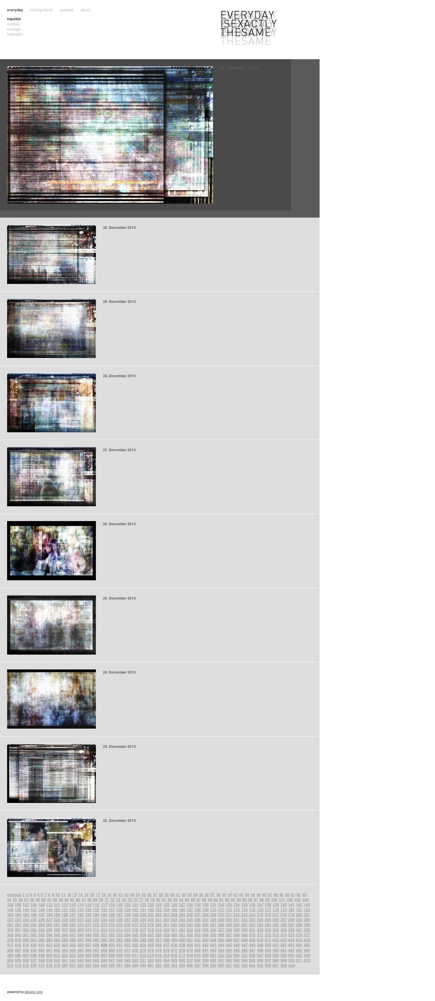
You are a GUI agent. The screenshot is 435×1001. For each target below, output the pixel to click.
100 (274, 899)
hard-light (14, 33)
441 (197, 944)
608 (284, 965)
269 (73, 924)
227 (49, 919)
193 (88, 914)
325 (205, 929)
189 (57, 914)
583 (88, 965)
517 (182, 954)
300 (10, 929)
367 (229, 934)
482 (213, 949)
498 (33, 954)
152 (73, 909)
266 (49, 924)
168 (197, 909)
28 (161, 894)
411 (268, 939)
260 (307, 919)
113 (73, 904)
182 (307, 909)
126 (174, 904)
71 (107, 899)
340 (18, 934)
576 (33, 965)
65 (72, 899)
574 (18, 965)
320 (166, 929)
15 (86, 894)
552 (151, 960)
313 (112, 929)
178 (276, 909)
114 (81, 904)
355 (135, 934)
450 (268, 944)
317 (143, 929)
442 (205, 944)
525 (244, 954)
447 (244, 944)
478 (182, 949)
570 (291, 960)
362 (190, 934)
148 (41, 909)
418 (18, 944)
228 (57, 919)
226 (41, 919)
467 (96, 949)
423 (57, 944)
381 (33, 939)
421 (41, 944)
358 (158, 934)
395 (143, 939)
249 (221, 919)
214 (252, 914)
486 (244, 949)
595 (182, 965)
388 (88, 939)
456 (10, 949)
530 (284, 954)
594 (174, 965)
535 (18, 960)
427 (88, 944)
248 (213, 919)
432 (127, 944)
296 (284, 924)
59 (38, 899)
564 (244, 960)
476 (166, 949)
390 (104, 939)
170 (213, 909)
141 (291, 904)
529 (276, 954)
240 (151, 919)
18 (104, 894)
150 (57, 909)
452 (284, 944)
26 (149, 894)
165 (174, 909)
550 (135, 960)
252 (244, 919)
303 (33, 929)
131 (213, 904)
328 (229, 929)
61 (49, 899)
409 (252, 939)
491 (284, 949)
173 (236, 909)
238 (135, 919)
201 (151, 914)
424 (65, 944)
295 (276, 924)
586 (112, 965)
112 (65, 904)
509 (119, 954)
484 (229, 949)
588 (127, 965)
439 (182, 944)
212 (236, 914)
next (291, 965)
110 (49, 904)
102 (290, 899)
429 (104, 944)
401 (190, 939)
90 (216, 899)
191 (73, 914)
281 (166, 924)
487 (252, 949)
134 (236, 904)
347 (73, 934)
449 (260, 944)
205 (182, 914)
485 (236, 949)
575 (26, 965)
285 (197, 924)
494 (307, 949)
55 (15, 899)
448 (252, 944)
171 (221, 909)
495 (10, 954)
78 (147, 899)
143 (307, 904)
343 (41, 934)
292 (252, 924)
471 (127, 949)
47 (270, 894)
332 (260, 929)
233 (96, 919)
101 (282, 899)
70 (101, 899)
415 (299, 939)
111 (57, 904)
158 (119, 909)
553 (158, 960)
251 (236, 919)
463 (65, 949)
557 (190, 960)
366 (221, 934)
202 (158, 914)
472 (135, 949)
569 (284, 960)
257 (284, 919)
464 (73, 949)
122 (143, 904)
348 (81, 934)
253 (252, 919)
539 (49, 960)
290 (236, 924)
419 (26, 944)
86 (193, 899)
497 (26, 954)
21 (121, 894)
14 (80, 894)
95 (244, 899)
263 (26, 924)
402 (197, 939)
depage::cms (34, 991)
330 (244, 929)
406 (229, 939)
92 (227, 899)
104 (305, 899)
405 (221, 939)
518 (190, 954)
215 (260, 914)
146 (26, 909)
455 (307, 944)
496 (18, 954)
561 (221, 960)
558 (197, 960)
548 (119, 960)
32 (184, 894)
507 (104, 954)
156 (104, 909)
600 (221, 965)
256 (276, 919)
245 (190, 919)
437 (166, 944)
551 (143, 960)
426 (81, 944)
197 (119, 914)
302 (26, 929)
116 (96, 904)
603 (244, 965)
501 (57, 954)
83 (175, 899)
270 (81, 924)
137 (260, 904)
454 (299, 944)
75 (130, 899)
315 (127, 929)
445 (229, 944)
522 (221, 954)
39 (224, 894)
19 (109, 894)
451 (276, 944)
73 (118, 899)
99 (267, 899)
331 (252, 929)
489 (268, 949)
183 (10, 914)
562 (229, 960)
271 (88, 924)
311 (96, 929)
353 (119, 934)
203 (166, 914)
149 (49, 909)
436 (158, 944)
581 (73, 965)
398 (166, 939)
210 (221, 914)
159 (127, 909)
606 (268, 965)
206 (190, 914)
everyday (15, 9)
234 (104, 919)
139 (276, 904)
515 (166, 954)
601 (229, 965)
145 (18, 909)
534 (10, 960)
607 (276, 965)
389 (96, 939)
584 (96, 965)
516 (174, 954)
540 (57, 960)
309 (81, 929)
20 (115, 894)
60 (43, 899)
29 (167, 894)
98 (262, 899)
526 (252, 954)
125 (166, 904)
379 (18, 939)
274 (112, 924)
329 (236, 929)
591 (151, 965)
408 (244, 939)
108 (33, 904)
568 (276, 960)
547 (112, 960)
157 (112, 909)
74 (124, 899)
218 (284, 914)
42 (241, 894)
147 (33, 909)
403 (205, 939)
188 (49, 914)
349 (88, 934)
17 (98, 894)
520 (205, 954)
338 (307, 929)
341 (26, 934)
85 (187, 899)
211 (229, 914)
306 (57, 929)
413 (284, 939)
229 (65, 919)
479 (190, 949)
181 (299, 909)
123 (151, 904)
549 (127, 960)
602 (236, 965)
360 (174, 934)
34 (195, 894)
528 (268, 954)
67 (84, 899)
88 (204, 899)
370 (252, 934)
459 (33, 949)
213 (244, 914)
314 (119, 929)
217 (276, 914)
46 (264, 894)
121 (135, 904)
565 (252, 960)
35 (201, 894)
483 (221, 949)
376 (299, 934)
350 (96, 934)
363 (197, 934)
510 (127, 954)
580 (65, 965)
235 (112, 919)
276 (127, 924)
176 (260, 909)
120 (127, 904)
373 (276, 934)
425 (73, 944)
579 (57, 965)
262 (18, 924)
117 (104, 904)
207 (197, 914)
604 (252, 965)
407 (236, 939)
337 (299, 929)
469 (112, 949)
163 (158, 909)
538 (41, 960)
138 (268, 904)
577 (41, 965)
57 (26, 899)
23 (132, 894)
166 (182, 909)
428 (96, 944)
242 (166, 919)
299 (307, 924)
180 (291, 909)
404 (213, 939)
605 (260, 965)
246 (197, 919)
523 (229, 954)
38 (218, 894)
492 (291, 949)
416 (307, 939)
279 (151, 924)
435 (151, 944)
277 (135, 924)
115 (88, 904)
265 (41, 924)
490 (276, 949)
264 (33, 924)
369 (244, 934)
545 (96, 960)
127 (182, 904)
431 (119, 944)
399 (174, 939)
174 (244, 909)
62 (55, 899)
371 (260, 934)
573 (10, 965)
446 (236, 944)
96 (250, 899)
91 (221, 899)
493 (299, 949)
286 (205, 924)
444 (221, 944)
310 (88, 929)
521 (213, 954)
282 (174, 924)
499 (41, 954)
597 (197, 965)
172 (229, 909)
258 (291, 919)
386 (73, 939)
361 (182, 934)
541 (65, 960)
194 (96, 914)
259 (299, 919)
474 (151, 949)
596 (190, 965)
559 (205, 960)
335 (284, 929)
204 (174, 914)
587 (119, 965)
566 (260, 960)
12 (69, 894)
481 (205, 949)
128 (190, 904)
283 (182, 924)
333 (268, 929)
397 (158, 939)
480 (197, 949)
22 (127, 894)
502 (65, 954)
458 (26, 949)
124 (158, 904)
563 (236, 960)
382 (41, 939)
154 (88, 909)
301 (18, 929)
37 (212, 894)
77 (141, 899)
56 (21, 899)
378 (10, 939)
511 (135, 954)
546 (104, 960)
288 (221, 924)
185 (26, 914)
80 (158, 899)
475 (158, 949)
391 (112, 939)
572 (307, 960)
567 (268, 960)
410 (260, 939)
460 (41, 949)
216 (268, 914)
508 (112, 954)
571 (299, 960)
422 (49, 944)
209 (213, 914)
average (13, 28)
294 (268, 924)
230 (73, 919)
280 (158, 924)
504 (81, 954)
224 (26, 919)
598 (205, 965)
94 (239, 899)
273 (104, 924)
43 (247, 894)
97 (256, 899)
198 (127, 914)
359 (166, 934)
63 (61, 899)
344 (49, 934)
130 (205, 904)
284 (190, 924)
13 (75, 894)
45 (259, 894)
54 (9, 899)
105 (10, 904)
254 (260, 919)
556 (182, 960)
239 (143, 919)
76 (135, 899)
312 (104, 929)
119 (119, 904)
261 (10, 924)
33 (190, 894)
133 (229, 904)
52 (299, 894)
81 (164, 899)
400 (182, 939)
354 (127, 934)
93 (233, 899)
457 (18, 949)
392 (119, 939)
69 (95, 899)
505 (88, 954)
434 (143, 944)
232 (88, 919)
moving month (41, 9)
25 (144, 894)
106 (18, 904)
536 (26, 960)
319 (158, 929)
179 (284, 909)
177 (268, 909)
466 (88, 949)
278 (143, 924)
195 (104, 914)
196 (112, 914)
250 (229, 919)
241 (158, 919)
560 (213, 960)
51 (293, 894)
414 (291, 939)
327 (221, 929)
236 (119, 919)
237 (127, 919)
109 (41, 904)
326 (213, 929)
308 (73, 929)
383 (49, 939)
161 (143, 909)
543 (81, 960)
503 (73, 954)
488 (260, 949)
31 (178, 894)
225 (33, 919)
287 (213, 924)
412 (276, 939)
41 (235, 894)
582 (81, 965)
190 (65, 914)
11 (63, 894)
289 (229, 924)
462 (57, 949)
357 (151, 934)
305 (49, 929)
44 (253, 894)
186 (33, 914)
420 (33, 944)
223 (18, 919)
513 (151, 954)
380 (26, 939)
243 (174, 919)
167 (190, 909)
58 (32, 899)
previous (14, 894)
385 (65, 939)
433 (135, 944)
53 (304, 894)
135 (244, 904)
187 (41, 914)
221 (307, 914)
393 (127, 939)
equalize (14, 18)
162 (151, 909)
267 (57, 924)
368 (236, 934)
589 (135, 965)
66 (78, 899)
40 (230, 894)
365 (213, 934)
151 (65, 909)
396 (151, 939)
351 (104, 934)
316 (135, 929)
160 (135, 909)
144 (10, 909)
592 (158, 965)
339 (10, 934)
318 (151, 929)
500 (49, 954)
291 (244, 924)
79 (153, 899)
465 (81, 949)
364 (205, 934)
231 (81, 919)
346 (65, 934)
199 (135, 914)
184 (18, 914)
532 (299, 954)
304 (41, 929)
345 (57, 934)
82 (170, 899)
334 (276, 929)
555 (174, 960)
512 (143, 954)
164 (166, 909)
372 (268, 934)
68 (89, 899)
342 (33, 934)
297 (291, 924)
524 (236, 954)
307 (65, 929)
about (85, 9)
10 (58, 894)
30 (172, 894)
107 (26, 904)
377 (307, 934)
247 (205, 919)
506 (96, 954)
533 (307, 954)
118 (112, 904)
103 (297, 899)
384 (57, 939)
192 (81, 914)
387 (81, 939)
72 (112, 899)
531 (291, 954)
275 (119, 924)
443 (213, 944)
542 (73, 960)
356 (143, 934)
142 (299, 904)
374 (284, 934)
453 (291, 944)
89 (210, 899)
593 (166, 965)
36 (207, 894)
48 (276, 894)
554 (166, 960)
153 (81, 909)
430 (112, 944)
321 (174, 929)
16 (92, 894)
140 (284, 904)
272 (96, 924)
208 (205, 914)
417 (10, 944)
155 (96, 909)
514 (158, 954)
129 (197, 904)
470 (119, 949)
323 (190, 929)
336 (291, 929)
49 (281, 894)
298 (299, 924)
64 (67, 899)
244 (182, 919)
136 (252, 904)
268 (65, 924)
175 (252, 909)
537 (33, 960)
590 (143, 965)
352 (112, 934)
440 (190, 944)
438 (174, 944)
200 (143, 914)
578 (49, 965)
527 (260, 954)
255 (268, 919)
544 (88, 960)
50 (287, 894)
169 (205, 909)
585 (104, 965)
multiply (13, 23)
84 (181, 899)
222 (10, 919)
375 (291, 934)
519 (197, 954)
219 (291, 914)
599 (213, 965)
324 (197, 929)
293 (260, 924)
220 (299, 914)
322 (182, 929)
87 (198, 899)
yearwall (67, 9)
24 (138, 894)
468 (104, 949)
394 (135, 939)
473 (143, 949)
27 (155, 894)
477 (174, 949)
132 (221, 904)
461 (49, 949)
